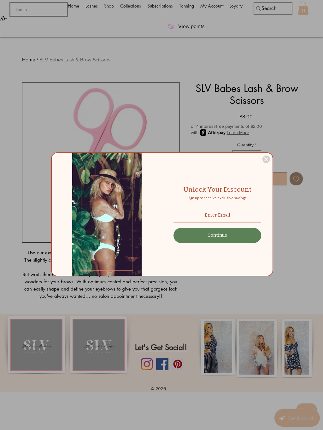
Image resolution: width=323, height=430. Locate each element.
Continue (217, 235)
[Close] (266, 159)
